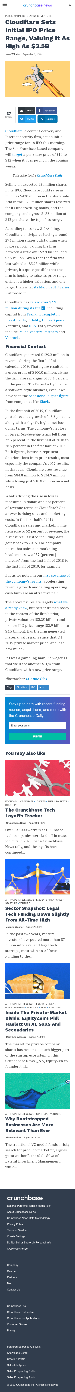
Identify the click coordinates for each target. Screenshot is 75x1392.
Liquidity (41, 899)
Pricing (11, 1330)
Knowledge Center (17, 1353)
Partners (12, 1277)
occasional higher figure (49, 395)
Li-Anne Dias (36, 678)
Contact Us (13, 1289)
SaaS (59, 899)
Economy (11, 801)
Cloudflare (14, 131)
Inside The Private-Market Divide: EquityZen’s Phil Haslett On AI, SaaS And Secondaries (36, 1021)
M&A (51, 899)
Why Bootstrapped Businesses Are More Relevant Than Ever (29, 1124)
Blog (9, 1283)
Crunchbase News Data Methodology (28, 1218)
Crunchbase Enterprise (20, 1312)
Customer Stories (17, 1324)
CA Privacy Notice (17, 1248)
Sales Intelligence (17, 1365)
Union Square (53, 320)
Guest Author (13, 1137)
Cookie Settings (16, 1236)
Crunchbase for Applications (23, 1318)
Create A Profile (16, 1359)
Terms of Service (17, 1230)
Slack (44, 401)
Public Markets (15, 15)
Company (12, 1265)
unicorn (43, 687)
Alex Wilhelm (13, 54)
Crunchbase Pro (16, 1306)
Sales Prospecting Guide (21, 1371)
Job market (26, 801)
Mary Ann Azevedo (16, 1037)
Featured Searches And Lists (24, 1346)
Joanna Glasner (14, 927)
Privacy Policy (15, 1224)
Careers (11, 1271)
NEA (32, 325)
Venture (46, 15)
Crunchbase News (16, 823)
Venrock (12, 337)
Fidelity (34, 320)
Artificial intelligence (19, 899)
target (16, 154)
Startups (33, 15)
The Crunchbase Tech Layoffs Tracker (30, 812)
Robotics (32, 1007)
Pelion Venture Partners (38, 331)
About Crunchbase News (21, 1212)
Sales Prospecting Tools (21, 1377)
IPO (33, 687)
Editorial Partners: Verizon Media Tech (29, 1205)
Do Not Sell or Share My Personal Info (29, 1242)
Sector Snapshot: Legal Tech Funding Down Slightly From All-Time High (37, 914)
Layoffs (40, 801)
